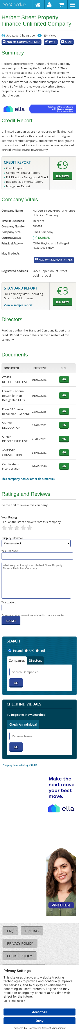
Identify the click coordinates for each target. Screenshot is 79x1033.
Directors (35, 660)
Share (69, 42)
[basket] (62, 4)
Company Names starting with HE (19, 765)
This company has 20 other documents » (28, 479)
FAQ (10, 931)
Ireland (18, 651)
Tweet (53, 42)
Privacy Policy (20, 943)
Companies (17, 660)
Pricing (32, 931)
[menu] (73, 4)
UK (31, 651)
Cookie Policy (19, 956)
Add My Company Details (23, 42)
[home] (39, 4)
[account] (50, 4)
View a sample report (18, 305)
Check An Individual (23, 724)
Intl (42, 651)
